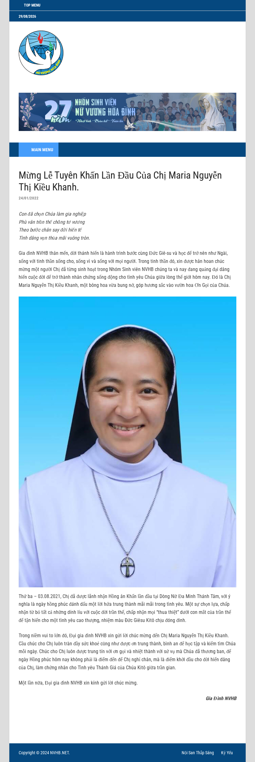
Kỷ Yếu (227, 752)
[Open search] (230, 150)
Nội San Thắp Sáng (198, 752)
